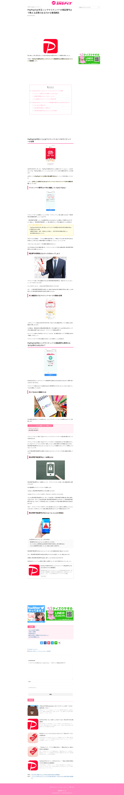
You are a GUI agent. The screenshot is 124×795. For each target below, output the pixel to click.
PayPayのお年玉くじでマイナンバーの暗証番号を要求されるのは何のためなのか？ (50, 102)
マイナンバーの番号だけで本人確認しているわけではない (45, 93)
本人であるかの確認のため (38, 105)
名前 (29, 681)
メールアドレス (32, 687)
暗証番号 (49, 651)
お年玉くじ (35, 651)
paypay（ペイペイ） (33, 649)
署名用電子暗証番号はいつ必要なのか (41, 107)
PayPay (30, 651)
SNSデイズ (62, 791)
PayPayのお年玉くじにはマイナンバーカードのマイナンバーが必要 (47, 90)
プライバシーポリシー (63, 787)
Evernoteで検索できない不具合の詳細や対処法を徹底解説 (46, 774)
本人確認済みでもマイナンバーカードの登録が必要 (44, 99)
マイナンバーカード (42, 651)
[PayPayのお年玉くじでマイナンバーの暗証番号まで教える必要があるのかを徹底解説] (52, 642)
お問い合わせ (71, 787)
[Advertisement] (50, 28)
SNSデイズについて (54, 787)
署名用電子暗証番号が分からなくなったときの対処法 (44, 110)
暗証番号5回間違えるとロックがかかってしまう (43, 96)
